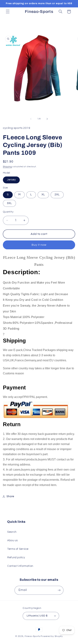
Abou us (12, 540)
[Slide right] (47, 119)
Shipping (7, 167)
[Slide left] (31, 119)
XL (43, 194)
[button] (7, 11)
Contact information (20, 566)
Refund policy (16, 557)
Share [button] (10, 496)
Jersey (11, 179)
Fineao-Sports (32, 636)
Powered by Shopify (52, 636)
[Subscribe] (59, 590)
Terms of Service (17, 549)
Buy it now (39, 244)
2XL (57, 194)
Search (12, 532)
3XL (9, 203)
